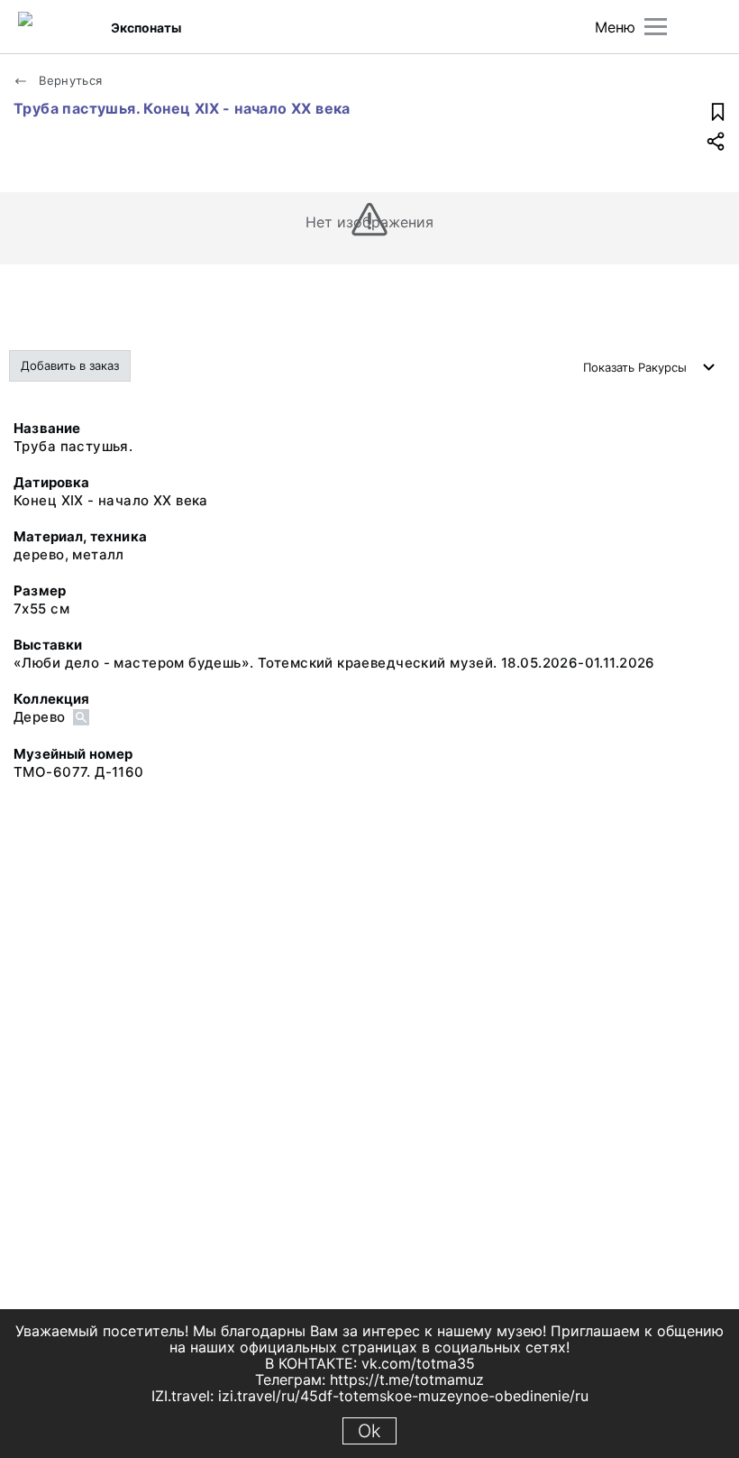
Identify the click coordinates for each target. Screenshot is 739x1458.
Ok (369, 1431)
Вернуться (69, 80)
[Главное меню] (655, 26)
